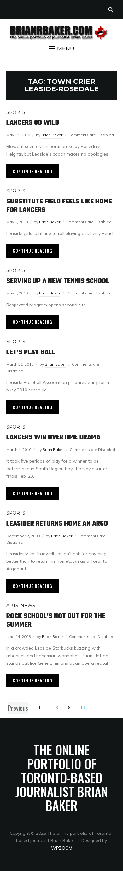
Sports (15, 112)
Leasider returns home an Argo (57, 523)
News (27, 605)
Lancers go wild (32, 122)
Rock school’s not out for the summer (55, 620)
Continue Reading (32, 171)
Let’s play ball (30, 352)
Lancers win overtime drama (53, 437)
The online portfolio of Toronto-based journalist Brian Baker (61, 777)
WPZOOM (61, 848)
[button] (61, 48)
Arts (12, 605)
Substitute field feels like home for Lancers (59, 205)
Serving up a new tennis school (57, 281)
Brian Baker (51, 135)
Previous (18, 708)
